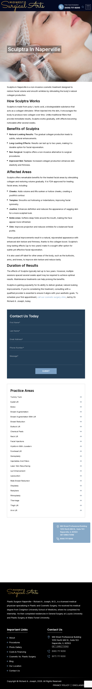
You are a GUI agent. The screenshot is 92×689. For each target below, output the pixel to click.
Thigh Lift (14, 505)
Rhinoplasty (15, 495)
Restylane (14, 491)
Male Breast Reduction (20, 481)
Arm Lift (13, 510)
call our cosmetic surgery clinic (51, 297)
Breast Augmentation (19, 412)
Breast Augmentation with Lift (23, 417)
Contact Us (14, 671)
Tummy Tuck (16, 397)
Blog (11, 661)
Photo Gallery (15, 647)
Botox (12, 407)
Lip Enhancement (17, 471)
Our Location (15, 666)
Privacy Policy (61, 685)
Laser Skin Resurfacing (20, 466)
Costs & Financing (17, 652)
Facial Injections (17, 441)
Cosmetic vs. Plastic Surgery (22, 656)
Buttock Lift (15, 426)
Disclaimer (78, 685)
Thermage (14, 500)
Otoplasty (14, 486)
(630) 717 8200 (72, 7)
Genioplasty (15, 456)
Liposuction (15, 476)
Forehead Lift (16, 451)
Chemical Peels (16, 431)
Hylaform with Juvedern (21, 446)
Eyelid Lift (14, 402)
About (12, 638)
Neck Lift (14, 436)
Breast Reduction (17, 422)
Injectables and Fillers (19, 461)
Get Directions (67, 535)
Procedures (14, 642)
